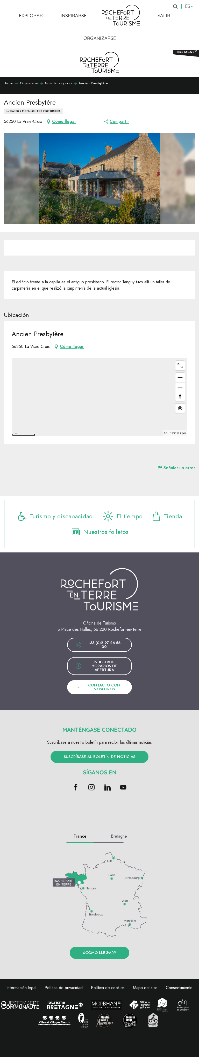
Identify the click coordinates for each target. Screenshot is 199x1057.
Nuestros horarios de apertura (104, 666)
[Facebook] (76, 788)
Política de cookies (108, 988)
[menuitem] (31, 15)
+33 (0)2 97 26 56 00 (104, 645)
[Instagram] (92, 788)
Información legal (21, 988)
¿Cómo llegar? (99, 953)
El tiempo (130, 516)
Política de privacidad (64, 988)
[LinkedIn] (107, 788)
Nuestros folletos (106, 531)
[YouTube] (123, 788)
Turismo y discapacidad (61, 516)
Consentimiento (179, 988)
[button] (99, 178)
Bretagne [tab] (119, 836)
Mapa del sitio (145, 988)
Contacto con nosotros (104, 687)
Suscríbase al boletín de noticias (99, 757)
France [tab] (80, 836)
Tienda (173, 516)
